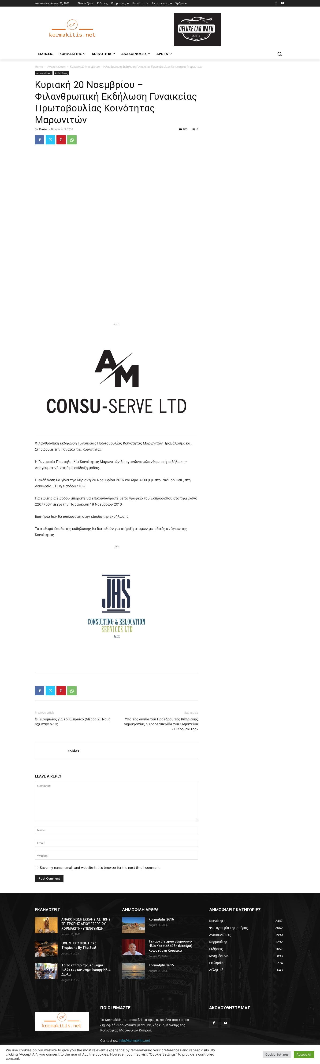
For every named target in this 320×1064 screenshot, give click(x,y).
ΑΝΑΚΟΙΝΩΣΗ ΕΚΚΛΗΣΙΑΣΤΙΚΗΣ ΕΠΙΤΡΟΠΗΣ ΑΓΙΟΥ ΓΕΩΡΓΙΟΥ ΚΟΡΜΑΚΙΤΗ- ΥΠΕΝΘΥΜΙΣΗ (86, 923)
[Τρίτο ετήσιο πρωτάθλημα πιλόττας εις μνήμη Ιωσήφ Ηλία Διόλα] (46, 971)
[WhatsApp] (72, 139)
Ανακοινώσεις (56, 67)
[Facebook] (276, 3)
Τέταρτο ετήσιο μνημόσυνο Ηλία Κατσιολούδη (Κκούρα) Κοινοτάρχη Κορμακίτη (170, 945)
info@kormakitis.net (134, 1040)
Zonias (43, 129)
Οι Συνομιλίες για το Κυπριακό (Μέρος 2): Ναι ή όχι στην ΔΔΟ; (72, 721)
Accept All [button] (304, 1054)
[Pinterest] (61, 139)
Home (39, 67)
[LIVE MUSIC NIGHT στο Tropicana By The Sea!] (46, 949)
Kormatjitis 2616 (161, 919)
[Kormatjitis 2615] (133, 971)
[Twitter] (50, 139)
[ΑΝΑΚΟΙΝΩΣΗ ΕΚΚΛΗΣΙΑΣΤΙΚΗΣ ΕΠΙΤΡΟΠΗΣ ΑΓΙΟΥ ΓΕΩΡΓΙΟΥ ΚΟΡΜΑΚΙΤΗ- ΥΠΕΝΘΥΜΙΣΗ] (46, 925)
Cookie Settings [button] (277, 1054)
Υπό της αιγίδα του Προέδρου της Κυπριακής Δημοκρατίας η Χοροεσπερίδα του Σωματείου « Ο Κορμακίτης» (161, 724)
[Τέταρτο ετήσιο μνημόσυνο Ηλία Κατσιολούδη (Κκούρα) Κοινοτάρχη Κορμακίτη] (133, 947)
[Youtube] (282, 3)
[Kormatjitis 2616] (133, 925)
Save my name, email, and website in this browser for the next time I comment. (100, 868)
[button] (279, 53)
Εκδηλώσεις (61, 73)
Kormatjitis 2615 (161, 965)
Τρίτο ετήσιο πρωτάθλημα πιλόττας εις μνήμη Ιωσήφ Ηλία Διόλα (86, 969)
